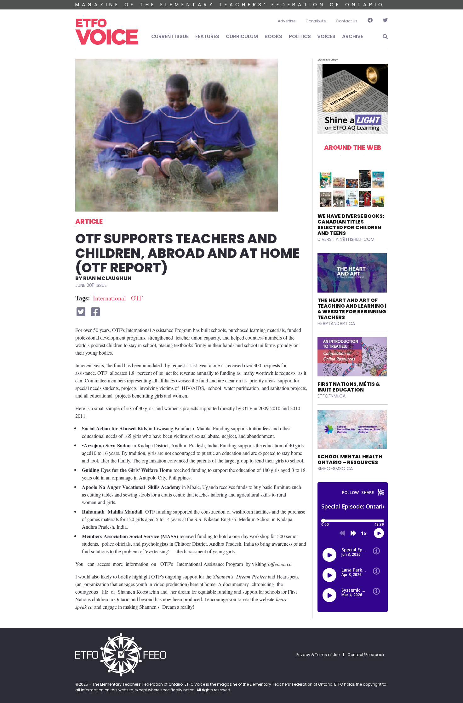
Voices (326, 36)
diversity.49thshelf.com (345, 239)
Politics (300, 36)
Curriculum (242, 36)
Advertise (286, 21)
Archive (352, 36)
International (109, 298)
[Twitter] (383, 21)
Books (273, 36)
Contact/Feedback (365, 654)
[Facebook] (370, 21)
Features (207, 36)
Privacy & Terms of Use (318, 654)
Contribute (316, 21)
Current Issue (170, 36)
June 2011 (84, 285)
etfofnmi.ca (331, 396)
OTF (137, 298)
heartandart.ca (336, 323)
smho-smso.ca (335, 468)
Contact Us (346, 21)
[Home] (106, 32)
